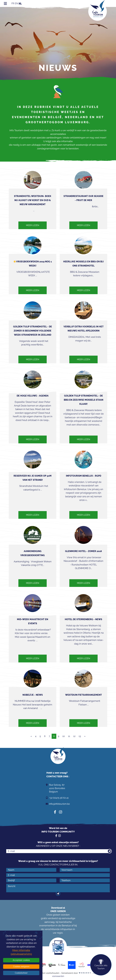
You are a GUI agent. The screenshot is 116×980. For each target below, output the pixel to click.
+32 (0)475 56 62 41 (59, 797)
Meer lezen (32, 225)
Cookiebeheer (21, 973)
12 (74, 736)
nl (20, 3)
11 (69, 736)
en (16, 3)
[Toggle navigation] (5, 3)
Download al (58, 909)
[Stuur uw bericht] (58, 893)
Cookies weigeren (21, 966)
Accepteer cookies (21, 960)
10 (63, 736)
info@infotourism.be (59, 804)
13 (80, 736)
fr (12, 3)
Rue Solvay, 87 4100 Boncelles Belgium (57, 788)
